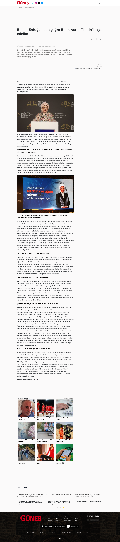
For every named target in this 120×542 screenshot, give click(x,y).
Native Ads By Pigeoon (68, 398)
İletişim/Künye (31, 533)
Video (75, 520)
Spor (49, 518)
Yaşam (49, 523)
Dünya (56, 518)
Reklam (42, 533)
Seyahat (66, 516)
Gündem (50, 516)
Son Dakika (76, 523)
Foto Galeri (76, 518)
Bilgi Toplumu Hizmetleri (85, 533)
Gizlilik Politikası (67, 533)
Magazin (50, 520)
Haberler (19, 7)
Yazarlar (76, 516)
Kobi (65, 523)
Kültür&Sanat (58, 523)
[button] (98, 65)
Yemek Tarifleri (67, 520)
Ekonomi (57, 516)
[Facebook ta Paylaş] (97, 39)
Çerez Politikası (53, 533)
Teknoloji (57, 520)
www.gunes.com (60, 536)
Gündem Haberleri (29, 7)
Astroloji (66, 518)
